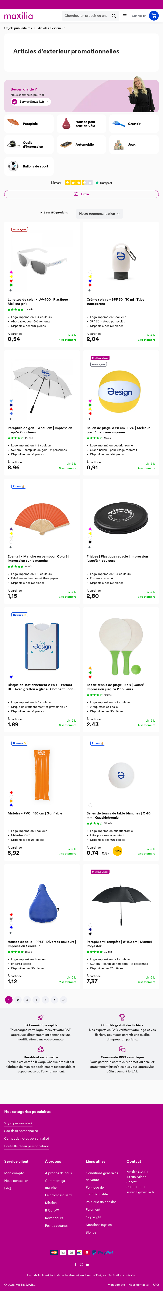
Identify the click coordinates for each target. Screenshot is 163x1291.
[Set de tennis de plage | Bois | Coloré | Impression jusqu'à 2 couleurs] (121, 645)
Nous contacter (16, 1181)
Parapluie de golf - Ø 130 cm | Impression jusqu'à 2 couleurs (40, 430)
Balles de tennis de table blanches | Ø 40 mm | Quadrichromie (118, 815)
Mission (51, 1203)
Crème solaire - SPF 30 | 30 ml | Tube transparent (115, 301)
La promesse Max (58, 1195)
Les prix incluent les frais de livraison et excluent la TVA (64, 1275)
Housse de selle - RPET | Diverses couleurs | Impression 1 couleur (42, 944)
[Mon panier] (154, 16)
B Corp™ (52, 1210)
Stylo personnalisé (18, 1123)
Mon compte (14, 1173)
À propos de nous (58, 1173)
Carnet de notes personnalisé (26, 1138)
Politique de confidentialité (97, 1190)
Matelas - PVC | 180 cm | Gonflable (35, 813)
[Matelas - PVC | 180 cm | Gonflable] (42, 773)
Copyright (93, 1217)
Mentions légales (99, 1225)
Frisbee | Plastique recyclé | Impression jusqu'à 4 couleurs (117, 558)
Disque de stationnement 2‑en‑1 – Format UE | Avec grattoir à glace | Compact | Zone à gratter (41, 687)
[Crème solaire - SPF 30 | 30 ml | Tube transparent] (121, 259)
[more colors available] (11, 290)
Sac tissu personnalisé (21, 1131)
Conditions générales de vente (102, 1176)
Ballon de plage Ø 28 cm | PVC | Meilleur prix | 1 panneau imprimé (118, 430)
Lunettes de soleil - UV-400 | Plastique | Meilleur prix (39, 301)
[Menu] (124, 16)
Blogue (91, 1232)
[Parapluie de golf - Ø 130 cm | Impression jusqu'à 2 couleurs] (42, 388)
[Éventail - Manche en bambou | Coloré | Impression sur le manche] (42, 516)
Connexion (139, 15)
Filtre (84, 194)
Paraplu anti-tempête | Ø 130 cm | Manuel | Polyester (120, 944)
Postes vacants (56, 1226)
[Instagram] (82, 1265)
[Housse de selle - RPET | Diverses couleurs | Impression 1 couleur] (42, 902)
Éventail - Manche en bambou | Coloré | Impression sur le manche (38, 558)
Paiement (93, 1209)
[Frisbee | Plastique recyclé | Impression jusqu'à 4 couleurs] (121, 516)
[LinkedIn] (87, 1265)
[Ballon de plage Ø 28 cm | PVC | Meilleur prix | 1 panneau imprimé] (121, 388)
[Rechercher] (114, 16)
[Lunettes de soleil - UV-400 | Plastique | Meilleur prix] (42, 259)
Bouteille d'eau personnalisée (26, 1146)
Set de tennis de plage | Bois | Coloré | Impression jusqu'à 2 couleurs (116, 687)
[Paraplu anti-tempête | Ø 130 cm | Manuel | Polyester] (121, 902)
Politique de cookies (101, 1202)
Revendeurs (54, 1218)
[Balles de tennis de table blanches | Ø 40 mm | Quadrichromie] (121, 773)
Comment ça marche (55, 1184)
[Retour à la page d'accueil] (18, 15)
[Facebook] (76, 1265)
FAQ (7, 1188)
